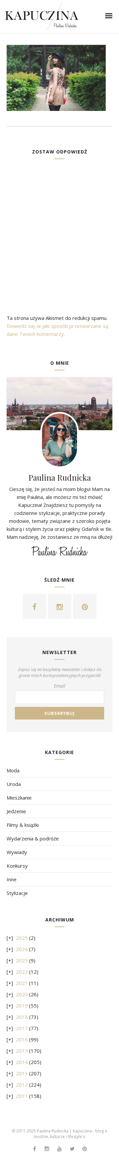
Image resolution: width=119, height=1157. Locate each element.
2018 (22, 1016)
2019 (22, 1005)
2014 (22, 1062)
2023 (22, 960)
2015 (22, 1050)
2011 (22, 1096)
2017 (22, 1028)
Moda (13, 770)
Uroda (14, 784)
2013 (22, 1073)
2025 (22, 937)
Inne (12, 879)
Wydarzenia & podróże (33, 838)
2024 (22, 949)
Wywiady (17, 852)
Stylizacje (17, 893)
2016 (22, 1039)
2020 (22, 994)
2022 (22, 971)
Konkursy (17, 865)
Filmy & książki (23, 824)
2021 (22, 983)
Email (59, 686)
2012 (22, 1084)
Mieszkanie (19, 797)
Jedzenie (16, 811)
